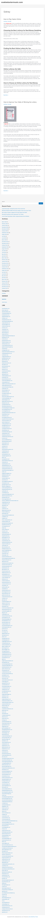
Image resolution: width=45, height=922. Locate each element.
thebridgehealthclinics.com (7, 729)
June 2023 (4, 274)
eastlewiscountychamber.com (7, 563)
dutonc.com (4, 636)
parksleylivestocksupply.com (7, 523)
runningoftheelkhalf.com (6, 763)
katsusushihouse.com (6, 593)
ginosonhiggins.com (5, 649)
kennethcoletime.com (6, 622)
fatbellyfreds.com (5, 836)
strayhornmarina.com (6, 571)
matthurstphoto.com (6, 860)
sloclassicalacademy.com (7, 566)
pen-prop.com (4, 756)
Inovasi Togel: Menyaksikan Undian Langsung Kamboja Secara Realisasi (15, 216)
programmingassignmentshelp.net (8, 335)
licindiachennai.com (5, 314)
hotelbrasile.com (5, 388)
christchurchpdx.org (6, 580)
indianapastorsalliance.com (7, 700)
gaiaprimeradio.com (5, 633)
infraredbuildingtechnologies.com (8, 407)
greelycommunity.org (6, 595)
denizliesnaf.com (5, 707)
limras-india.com (5, 310)
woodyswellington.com (6, 835)
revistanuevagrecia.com (6, 601)
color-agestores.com (6, 526)
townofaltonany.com (6, 657)
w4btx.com (4, 471)
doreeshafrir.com (5, 606)
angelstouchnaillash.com (6, 473)
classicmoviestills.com (6, 543)
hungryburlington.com (6, 623)
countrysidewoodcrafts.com (7, 345)
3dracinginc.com (5, 555)
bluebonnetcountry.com (6, 362)
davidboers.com (5, 740)
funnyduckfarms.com (6, 876)
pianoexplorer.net (5, 825)
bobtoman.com (5, 369)
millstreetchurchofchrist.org (7, 867)
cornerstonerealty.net (6, 819)
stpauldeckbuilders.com (6, 779)
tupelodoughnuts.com (6, 463)
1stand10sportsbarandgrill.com (7, 470)
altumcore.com (5, 716)
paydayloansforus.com (6, 340)
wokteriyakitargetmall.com (7, 487)
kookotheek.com (5, 377)
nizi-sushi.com (4, 630)
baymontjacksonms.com (6, 655)
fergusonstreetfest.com (6, 857)
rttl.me (3, 900)
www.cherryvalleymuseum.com (8, 396)
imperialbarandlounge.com (7, 431)
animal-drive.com (5, 718)
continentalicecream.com (7, 575)
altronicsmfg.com (5, 332)
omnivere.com (4, 327)
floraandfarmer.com (5, 414)
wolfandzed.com (5, 809)
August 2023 (4, 270)
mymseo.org (4, 894)
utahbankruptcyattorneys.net (7, 436)
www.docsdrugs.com (6, 784)
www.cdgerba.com (5, 843)
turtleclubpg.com (5, 681)
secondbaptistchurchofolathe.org (8, 892)
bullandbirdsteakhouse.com (7, 790)
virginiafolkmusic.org (6, 502)
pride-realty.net (5, 870)
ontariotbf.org (4, 348)
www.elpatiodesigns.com (6, 838)
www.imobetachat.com (6, 742)
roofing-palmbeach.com (6, 423)
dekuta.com (4, 811)
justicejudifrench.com (6, 617)
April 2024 (4, 256)
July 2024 (4, 250)
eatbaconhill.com (5, 334)
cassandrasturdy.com (6, 540)
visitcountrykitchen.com (6, 644)
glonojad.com (4, 599)
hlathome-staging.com (6, 486)
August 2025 (4, 234)
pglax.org (3, 659)
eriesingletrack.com (5, 459)
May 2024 (4, 254)
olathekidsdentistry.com (6, 465)
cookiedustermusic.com (12, 2)
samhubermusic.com (6, 910)
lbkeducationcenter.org (6, 510)
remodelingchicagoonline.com (7, 796)
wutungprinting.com (5, 651)
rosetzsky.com (5, 598)
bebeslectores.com (5, 402)
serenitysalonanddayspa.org (7, 321)
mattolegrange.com (5, 639)
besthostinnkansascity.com (7, 905)
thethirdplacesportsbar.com (7, 832)
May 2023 (4, 275)
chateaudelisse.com (6, 382)
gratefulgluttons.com (6, 537)
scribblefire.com (5, 516)
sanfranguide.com (5, 551)
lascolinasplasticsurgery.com (7, 792)
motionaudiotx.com (5, 899)
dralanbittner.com (5, 452)
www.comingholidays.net (6, 550)
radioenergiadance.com (6, 375)
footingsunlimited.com (6, 780)
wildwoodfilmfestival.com (6, 385)
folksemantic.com (5, 444)
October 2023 (4, 266)
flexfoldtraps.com (5, 769)
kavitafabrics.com (5, 675)
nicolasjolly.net (5, 588)
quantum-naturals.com (6, 854)
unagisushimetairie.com (6, 356)
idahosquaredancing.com (6, 441)
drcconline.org (4, 692)
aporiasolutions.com (6, 724)
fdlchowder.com (5, 787)
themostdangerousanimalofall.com (8, 558)
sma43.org (4, 795)
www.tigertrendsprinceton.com (8, 758)
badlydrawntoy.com (5, 745)
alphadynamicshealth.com (7, 872)
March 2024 (4, 257)
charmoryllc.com (5, 553)
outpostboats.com (5, 532)
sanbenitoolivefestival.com (7, 542)
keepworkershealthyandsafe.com (8, 351)
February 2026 (5, 223)
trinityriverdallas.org (5, 511)
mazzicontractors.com (6, 830)
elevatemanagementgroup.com (8, 880)
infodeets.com (4, 318)
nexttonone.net (5, 750)
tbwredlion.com (5, 851)
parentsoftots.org (5, 734)
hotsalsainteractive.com (6, 319)
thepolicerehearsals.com (6, 559)
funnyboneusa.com (5, 670)
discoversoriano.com (6, 547)
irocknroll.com (4, 438)
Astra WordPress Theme (33, 916)
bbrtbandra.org (5, 361)
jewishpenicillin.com (5, 497)
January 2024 (4, 261)
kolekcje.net (4, 507)
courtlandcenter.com (6, 687)
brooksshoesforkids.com (6, 721)
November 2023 (5, 265)
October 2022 (4, 288)
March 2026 (4, 221)
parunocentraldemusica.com (7, 844)
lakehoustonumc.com (6, 747)
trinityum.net (4, 828)
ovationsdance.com (5, 503)
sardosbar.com (5, 446)
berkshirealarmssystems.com (7, 449)
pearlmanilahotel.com (6, 366)
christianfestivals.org (6, 643)
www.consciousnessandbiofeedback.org (9, 820)
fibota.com (4, 841)
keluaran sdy (8, 23)
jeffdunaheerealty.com (6, 764)
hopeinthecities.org (5, 535)
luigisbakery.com (5, 806)
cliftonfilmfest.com (5, 430)
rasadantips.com (5, 329)
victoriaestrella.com (5, 684)
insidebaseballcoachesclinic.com (8, 864)
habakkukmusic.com (6, 748)
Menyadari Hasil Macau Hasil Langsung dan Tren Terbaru (13, 214)
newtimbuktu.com (5, 330)
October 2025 (4, 230)
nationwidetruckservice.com (7, 679)
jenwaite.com (4, 878)
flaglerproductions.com (6, 572)
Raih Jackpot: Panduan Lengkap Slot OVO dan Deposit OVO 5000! (14, 212)
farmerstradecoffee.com (6, 737)
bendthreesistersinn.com (6, 667)
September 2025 (5, 232)
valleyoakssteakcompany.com (7, 702)
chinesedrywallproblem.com (7, 665)
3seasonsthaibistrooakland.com (8, 515)
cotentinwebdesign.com (6, 398)
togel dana (4, 299)
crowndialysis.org (5, 492)
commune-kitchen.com (6, 583)
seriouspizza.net (5, 713)
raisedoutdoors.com (5, 433)
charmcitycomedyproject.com (7, 607)
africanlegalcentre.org (6, 591)
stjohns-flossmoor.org (6, 668)
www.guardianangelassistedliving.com (9, 846)
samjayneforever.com (6, 859)
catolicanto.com (5, 508)
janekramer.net (5, 628)
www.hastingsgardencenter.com (8, 824)
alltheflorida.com (5, 862)
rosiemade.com (5, 462)
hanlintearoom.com (5, 875)
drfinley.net (4, 883)
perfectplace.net (5, 513)
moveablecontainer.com (6, 393)
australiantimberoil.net (6, 404)
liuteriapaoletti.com (5, 662)
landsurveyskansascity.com (7, 777)
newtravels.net (5, 338)
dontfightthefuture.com (6, 425)
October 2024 (4, 245)
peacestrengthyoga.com (6, 766)
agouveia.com (4, 891)
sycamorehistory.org (6, 817)
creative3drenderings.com (7, 735)
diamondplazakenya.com (6, 849)
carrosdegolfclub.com (6, 410)
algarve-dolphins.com (6, 646)
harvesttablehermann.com (7, 409)
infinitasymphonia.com (6, 590)
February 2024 (5, 259)
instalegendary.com (5, 350)
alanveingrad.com (5, 647)
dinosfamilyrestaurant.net (7, 406)
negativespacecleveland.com (7, 660)
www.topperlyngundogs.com (7, 761)
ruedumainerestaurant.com (7, 596)
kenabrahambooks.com (6, 582)
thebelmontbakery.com (6, 342)
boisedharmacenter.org (6, 524)
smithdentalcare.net (6, 907)
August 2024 (4, 248)
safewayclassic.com (6, 343)
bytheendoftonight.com (6, 534)
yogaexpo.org (4, 518)
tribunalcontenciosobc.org (7, 564)
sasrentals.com (5, 479)
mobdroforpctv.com (5, 539)
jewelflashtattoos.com (6, 358)
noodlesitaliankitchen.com (7, 353)
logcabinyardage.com (6, 739)
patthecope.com (5, 710)
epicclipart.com (5, 364)
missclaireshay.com (5, 308)
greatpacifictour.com (6, 683)
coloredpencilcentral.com (7, 428)
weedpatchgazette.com (6, 455)
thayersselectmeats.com (6, 723)
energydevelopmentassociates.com (8, 412)
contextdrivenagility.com (6, 611)
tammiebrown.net (5, 635)
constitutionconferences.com (7, 708)
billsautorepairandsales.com (7, 852)
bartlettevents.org (5, 391)
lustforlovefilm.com (5, 587)
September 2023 (5, 268)
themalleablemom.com (6, 620)
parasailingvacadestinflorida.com (8, 868)
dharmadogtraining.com (6, 897)
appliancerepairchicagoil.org (7, 346)
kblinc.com (4, 457)
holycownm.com (5, 678)
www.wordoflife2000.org (6, 439)
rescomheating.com (5, 902)
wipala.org (4, 527)
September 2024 (5, 247)
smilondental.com (5, 476)
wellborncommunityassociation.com (9, 383)
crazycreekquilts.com (6, 577)
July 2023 (4, 272)
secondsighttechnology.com (7, 481)
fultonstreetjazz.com (6, 390)
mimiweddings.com (5, 904)
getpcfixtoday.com (5, 359)
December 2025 (5, 227)
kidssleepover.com (5, 337)
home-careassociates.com (7, 519)
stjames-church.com (6, 603)
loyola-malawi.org (5, 529)
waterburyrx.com (5, 695)
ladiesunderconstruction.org (7, 401)
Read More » (6, 95)
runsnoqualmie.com (5, 782)
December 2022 (5, 284)
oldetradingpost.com (6, 399)
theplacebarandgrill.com (6, 694)
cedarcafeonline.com (6, 322)
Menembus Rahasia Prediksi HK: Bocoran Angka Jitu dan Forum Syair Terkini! (16, 210)
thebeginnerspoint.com (6, 548)
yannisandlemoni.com (6, 454)
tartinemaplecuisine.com (6, 627)
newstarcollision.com (6, 478)
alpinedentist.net (5, 374)
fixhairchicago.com (5, 705)
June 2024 (4, 252)
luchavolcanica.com (6, 676)
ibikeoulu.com (4, 612)
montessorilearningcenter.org (7, 856)
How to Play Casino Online (12, 19)
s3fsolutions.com (5, 415)
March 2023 (4, 279)
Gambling (5, 21)
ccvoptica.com (5, 803)
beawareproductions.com (7, 609)
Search (3, 201)
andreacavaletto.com (6, 521)
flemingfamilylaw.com (6, 884)
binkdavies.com (5, 579)
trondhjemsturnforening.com (7, 848)
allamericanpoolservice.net (7, 495)
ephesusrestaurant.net (6, 833)
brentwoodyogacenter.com (7, 798)
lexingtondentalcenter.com (7, 489)
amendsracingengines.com (7, 771)
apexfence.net (4, 912)
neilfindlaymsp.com (5, 689)
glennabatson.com (5, 569)
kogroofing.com (5, 372)
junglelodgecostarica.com (7, 641)
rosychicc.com (5, 531)
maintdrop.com (5, 367)
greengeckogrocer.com (6, 484)
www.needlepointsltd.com (7, 788)
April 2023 (4, 277)
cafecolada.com (5, 545)
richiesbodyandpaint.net (6, 313)
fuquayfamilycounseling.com (7, 889)
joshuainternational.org (6, 753)
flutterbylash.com (5, 873)
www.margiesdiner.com (6, 785)
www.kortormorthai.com (6, 772)
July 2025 (4, 236)
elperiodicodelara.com (6, 311)
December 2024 (5, 241)
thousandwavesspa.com (6, 686)
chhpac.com (4, 896)
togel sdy (6, 123)
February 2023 (5, 281)
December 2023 (5, 263)
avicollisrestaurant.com (6, 691)
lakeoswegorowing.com (6, 888)
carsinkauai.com (5, 865)
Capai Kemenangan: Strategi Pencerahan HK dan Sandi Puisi (13, 208)
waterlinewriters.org (5, 731)
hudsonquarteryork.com (6, 840)
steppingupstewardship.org (7, 801)
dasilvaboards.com (5, 567)
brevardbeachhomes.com (7, 417)
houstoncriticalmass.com (6, 556)
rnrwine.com (4, 886)
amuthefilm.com (5, 585)
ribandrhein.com (5, 505)
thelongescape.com (5, 638)
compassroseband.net (6, 715)
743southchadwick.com (6, 420)
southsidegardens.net (6, 827)
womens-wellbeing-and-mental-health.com (10, 500)
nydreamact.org (5, 354)
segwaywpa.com (5, 726)
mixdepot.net (4, 814)
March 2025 (4, 239)
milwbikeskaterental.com (6, 654)
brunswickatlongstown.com (7, 625)
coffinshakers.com (5, 614)
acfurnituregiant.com (6, 324)
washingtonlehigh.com (6, 804)
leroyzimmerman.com (6, 881)
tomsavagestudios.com (6, 499)
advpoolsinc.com (5, 697)
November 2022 (5, 286)
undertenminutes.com (6, 326)
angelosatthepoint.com (6, 699)
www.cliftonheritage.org (6, 793)
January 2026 (4, 225)
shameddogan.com (5, 732)
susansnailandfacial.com (6, 755)
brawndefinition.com (6, 574)
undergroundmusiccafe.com (7, 908)
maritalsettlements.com (6, 652)
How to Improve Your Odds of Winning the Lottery (20, 102)
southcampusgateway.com (7, 380)
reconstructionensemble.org (7, 673)
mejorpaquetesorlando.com (7, 468)
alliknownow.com (5, 561)
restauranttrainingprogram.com (8, 494)
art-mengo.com (5, 631)
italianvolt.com (5, 447)
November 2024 (5, 243)
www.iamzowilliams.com (6, 822)
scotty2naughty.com (6, 604)
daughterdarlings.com (6, 316)
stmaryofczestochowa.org (7, 615)
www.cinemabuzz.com (6, 812)
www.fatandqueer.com (6, 774)
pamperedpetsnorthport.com (7, 460)
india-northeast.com (6, 422)
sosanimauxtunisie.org (6, 370)
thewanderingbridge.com (6, 619)
